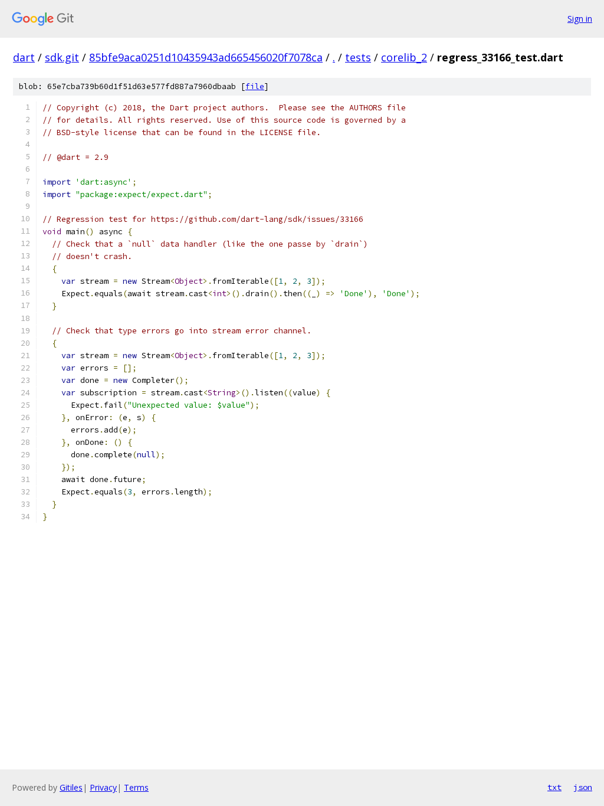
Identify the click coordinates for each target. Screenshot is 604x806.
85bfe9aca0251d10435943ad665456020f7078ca (206, 57)
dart (24, 57)
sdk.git (62, 57)
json (582, 787)
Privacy (103, 787)
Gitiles (71, 787)
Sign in (579, 18)
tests (358, 57)
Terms (136, 787)
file (254, 86)
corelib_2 (404, 57)
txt (554, 787)
